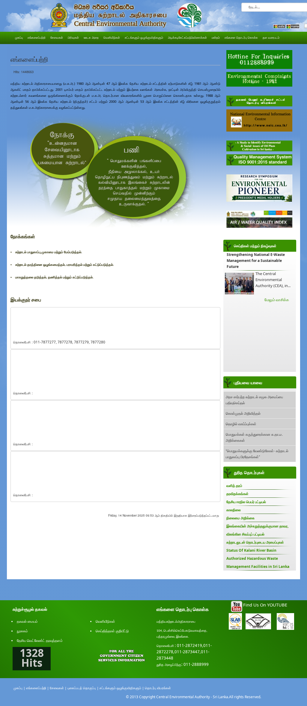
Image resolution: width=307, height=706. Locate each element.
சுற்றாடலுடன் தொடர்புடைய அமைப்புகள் (255, 542)
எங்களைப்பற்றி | (37, 688)
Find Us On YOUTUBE (265, 605)
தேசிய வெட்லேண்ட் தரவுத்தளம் (40, 640)
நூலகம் (22, 630)
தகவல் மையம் (27, 621)
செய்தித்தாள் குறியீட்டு (112, 630)
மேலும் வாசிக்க (276, 299)
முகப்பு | (19, 688)
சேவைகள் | (58, 688)
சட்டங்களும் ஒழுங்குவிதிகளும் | (122, 688)
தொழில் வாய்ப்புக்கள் (241, 423)
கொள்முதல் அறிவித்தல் (243, 413)
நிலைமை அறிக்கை (240, 518)
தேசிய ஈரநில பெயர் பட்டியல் (246, 501)
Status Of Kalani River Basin (251, 550)
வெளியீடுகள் (105, 621)
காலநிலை (233, 509)
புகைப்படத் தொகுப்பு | (83, 688)
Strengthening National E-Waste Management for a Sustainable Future (256, 260)
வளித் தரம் (234, 485)
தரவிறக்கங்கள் (237, 493)
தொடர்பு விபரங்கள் (158, 688)
